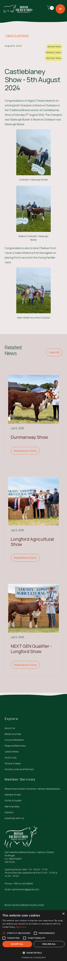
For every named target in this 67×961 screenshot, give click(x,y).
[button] (50, 9)
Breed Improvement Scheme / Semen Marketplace (32, 788)
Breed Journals (13, 734)
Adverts (9, 812)
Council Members (14, 739)
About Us (10, 728)
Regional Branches (15, 745)
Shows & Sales (13, 763)
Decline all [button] (49, 944)
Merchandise (12, 806)
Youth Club (11, 757)
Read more (21, 927)
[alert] (33, 935)
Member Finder (13, 794)
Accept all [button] (17, 944)
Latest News (12, 751)
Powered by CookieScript (33, 957)
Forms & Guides (13, 800)
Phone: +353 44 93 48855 (19, 883)
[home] (17, 9)
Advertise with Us (14, 818)
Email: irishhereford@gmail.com (22, 889)
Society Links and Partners (19, 769)
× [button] (63, 914)
